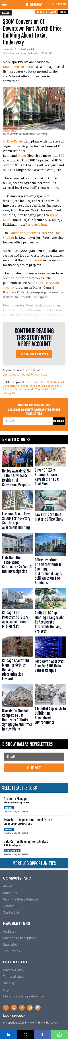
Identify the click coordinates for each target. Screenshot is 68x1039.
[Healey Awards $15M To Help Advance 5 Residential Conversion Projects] (17, 467)
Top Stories (11, 951)
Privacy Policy (13, 970)
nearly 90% (14, 310)
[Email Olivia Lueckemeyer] (50, 53)
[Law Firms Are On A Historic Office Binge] (50, 510)
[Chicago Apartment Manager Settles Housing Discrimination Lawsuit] (17, 659)
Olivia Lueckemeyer (27, 370)
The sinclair (42, 389)
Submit (59, 421)
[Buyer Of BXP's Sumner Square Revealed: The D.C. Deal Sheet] (50, 467)
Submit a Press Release (20, 899)
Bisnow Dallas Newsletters (27, 744)
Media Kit (10, 893)
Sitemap (9, 983)
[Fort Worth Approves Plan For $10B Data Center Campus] (50, 659)
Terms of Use (13, 977)
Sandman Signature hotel (18, 389)
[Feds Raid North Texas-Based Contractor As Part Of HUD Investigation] (17, 559)
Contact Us (11, 912)
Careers (9, 906)
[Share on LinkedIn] (8, 1034)
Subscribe (59, 4)
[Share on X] (25, 1034)
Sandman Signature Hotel (28, 233)
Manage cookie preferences (24, 996)
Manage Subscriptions (19, 938)
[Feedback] (38, 1008)
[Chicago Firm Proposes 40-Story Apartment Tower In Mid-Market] (17, 611)
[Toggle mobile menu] (5, 4)
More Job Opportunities (34, 863)
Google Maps (9, 131)
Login (7, 990)
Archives (9, 931)
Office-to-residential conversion (40, 385)
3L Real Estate (13, 141)
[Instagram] (30, 1008)
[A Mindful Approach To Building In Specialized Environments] (50, 708)
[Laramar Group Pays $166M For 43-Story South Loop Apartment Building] (17, 510)
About (7, 886)
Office (63, 12)
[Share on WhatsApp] (59, 1034)
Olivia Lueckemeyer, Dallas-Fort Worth (25, 53)
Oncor (21, 155)
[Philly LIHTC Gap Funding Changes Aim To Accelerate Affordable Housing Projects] (50, 611)
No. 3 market (32, 260)
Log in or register (34, 354)
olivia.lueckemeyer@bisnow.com (25, 374)
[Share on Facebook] (42, 1034)
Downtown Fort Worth (19, 67)
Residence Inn (35, 224)
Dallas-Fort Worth (46, 12)
